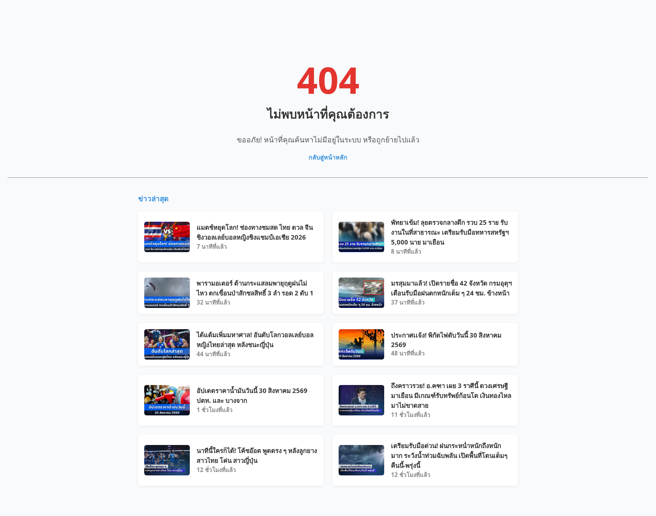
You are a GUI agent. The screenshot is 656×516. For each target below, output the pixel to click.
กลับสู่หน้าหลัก (328, 157)
